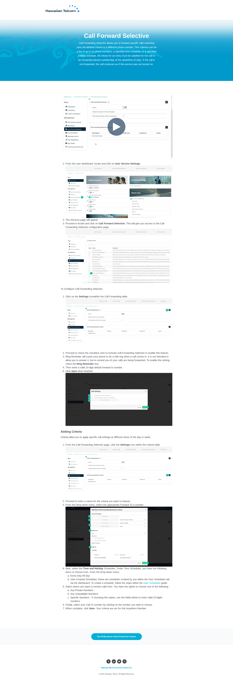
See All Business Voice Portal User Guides (116, 637)
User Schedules (151, 583)
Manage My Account (110, 668)
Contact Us (126, 668)
